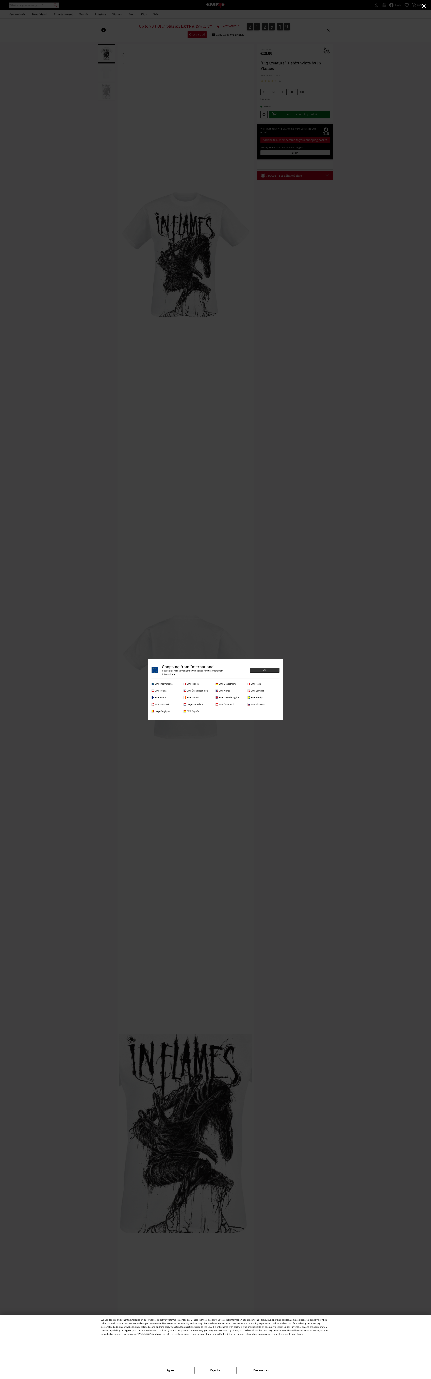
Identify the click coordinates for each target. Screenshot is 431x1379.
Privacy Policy (296, 1333)
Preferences (261, 1370)
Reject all (215, 1370)
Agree (170, 1370)
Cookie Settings (227, 1333)
